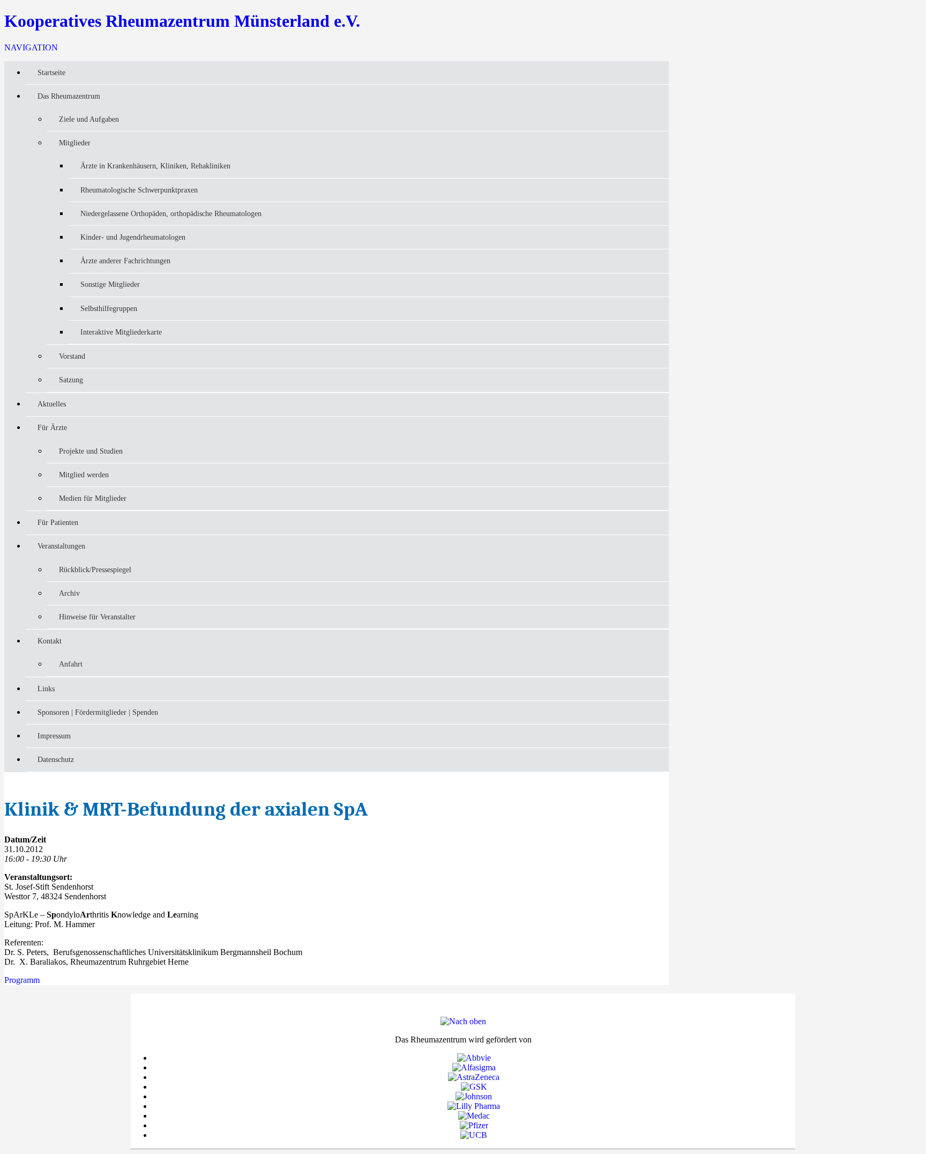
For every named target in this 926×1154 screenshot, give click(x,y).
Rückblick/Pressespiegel (95, 569)
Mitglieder (75, 142)
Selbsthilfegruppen (108, 308)
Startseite (51, 72)
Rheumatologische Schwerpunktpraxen (139, 190)
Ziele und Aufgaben (89, 119)
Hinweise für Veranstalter (97, 616)
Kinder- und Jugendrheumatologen (132, 237)
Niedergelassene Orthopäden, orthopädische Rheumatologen (171, 213)
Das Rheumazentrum (69, 96)
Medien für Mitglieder (92, 498)
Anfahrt (71, 664)
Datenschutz (56, 759)
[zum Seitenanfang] (463, 1021)
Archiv (69, 593)
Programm (22, 980)
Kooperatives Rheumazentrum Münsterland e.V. (182, 21)
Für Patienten (58, 522)
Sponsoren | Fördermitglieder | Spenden (98, 712)
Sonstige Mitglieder (110, 284)
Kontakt (50, 641)
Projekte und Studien (91, 451)
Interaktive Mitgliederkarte (121, 332)
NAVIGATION (31, 47)
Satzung (71, 379)
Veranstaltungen (61, 546)
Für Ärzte (52, 427)
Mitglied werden (84, 474)
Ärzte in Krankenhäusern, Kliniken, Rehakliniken (155, 165)
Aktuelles (52, 404)
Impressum (54, 735)
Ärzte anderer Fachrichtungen (125, 260)
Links (46, 688)
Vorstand (72, 356)
